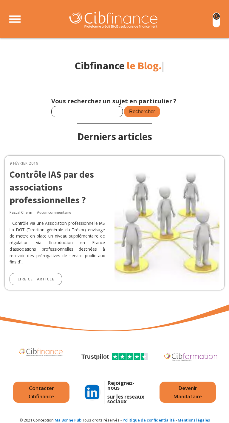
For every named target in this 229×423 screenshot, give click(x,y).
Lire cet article (36, 279)
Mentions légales (194, 420)
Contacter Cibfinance (41, 392)
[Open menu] (15, 19)
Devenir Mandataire (187, 392)
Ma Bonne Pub (68, 420)
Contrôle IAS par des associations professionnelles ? (52, 187)
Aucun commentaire (54, 212)
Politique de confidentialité (149, 420)
